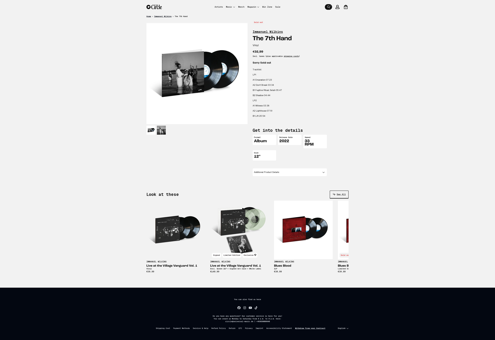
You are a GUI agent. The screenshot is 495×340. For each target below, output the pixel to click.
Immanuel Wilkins (163, 16)
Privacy (249, 328)
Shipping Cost (163, 328)
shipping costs (291, 56)
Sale (277, 7)
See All (341, 194)
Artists (219, 7)
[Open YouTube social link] (250, 308)
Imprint (259, 328)
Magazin (252, 7)
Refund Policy (218, 328)
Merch (241, 7)
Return (232, 328)
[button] (290, 172)
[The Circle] (154, 7)
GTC (240, 328)
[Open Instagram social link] (245, 308)
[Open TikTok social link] (256, 308)
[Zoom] (197, 73)
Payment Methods (181, 328)
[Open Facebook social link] (239, 308)
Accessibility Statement (279, 328)
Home (148, 16)
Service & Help (200, 328)
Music (229, 7)
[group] (150, 130)
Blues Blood (282, 265)
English (341, 328)
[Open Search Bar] (328, 7)
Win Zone (267, 7)
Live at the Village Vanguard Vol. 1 (171, 265)
